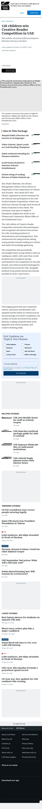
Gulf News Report (9, 50)
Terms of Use (7, 369)
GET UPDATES (21, 373)
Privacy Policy (29, 368)
